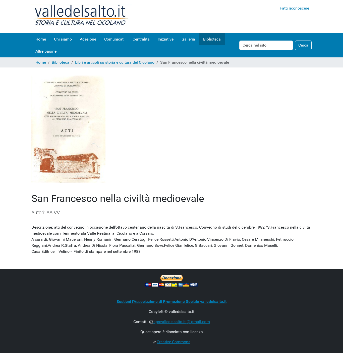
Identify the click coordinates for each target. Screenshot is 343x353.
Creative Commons (173, 341)
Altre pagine (45, 51)
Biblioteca (212, 39)
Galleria (188, 39)
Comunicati (114, 39)
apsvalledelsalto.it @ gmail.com (181, 321)
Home (40, 39)
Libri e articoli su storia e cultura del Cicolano (114, 62)
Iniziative (166, 39)
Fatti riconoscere (294, 8)
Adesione (88, 39)
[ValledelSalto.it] (81, 16)
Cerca (303, 45)
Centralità (141, 39)
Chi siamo (63, 39)
